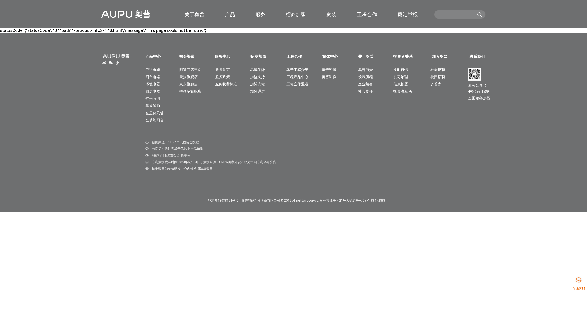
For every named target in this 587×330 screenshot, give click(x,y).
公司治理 (400, 77)
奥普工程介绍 (297, 70)
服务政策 (222, 77)
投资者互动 (402, 91)
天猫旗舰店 (188, 77)
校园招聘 (437, 77)
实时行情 (400, 70)
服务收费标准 (226, 84)
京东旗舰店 (188, 84)
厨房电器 (152, 91)
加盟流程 (257, 84)
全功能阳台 (154, 120)
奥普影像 (329, 77)
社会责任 (365, 91)
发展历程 (365, 77)
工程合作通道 (297, 84)
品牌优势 (257, 70)
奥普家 (435, 84)
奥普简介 (365, 70)
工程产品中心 (297, 77)
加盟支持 (257, 77)
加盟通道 (257, 91)
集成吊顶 (152, 106)
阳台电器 (152, 77)
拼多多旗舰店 (190, 91)
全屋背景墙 (154, 113)
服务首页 (222, 70)
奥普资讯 (329, 70)
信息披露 (400, 84)
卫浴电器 (152, 70)
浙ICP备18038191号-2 (222, 200)
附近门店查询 (190, 70)
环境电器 (152, 84)
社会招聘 (437, 70)
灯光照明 (152, 99)
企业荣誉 (365, 84)
